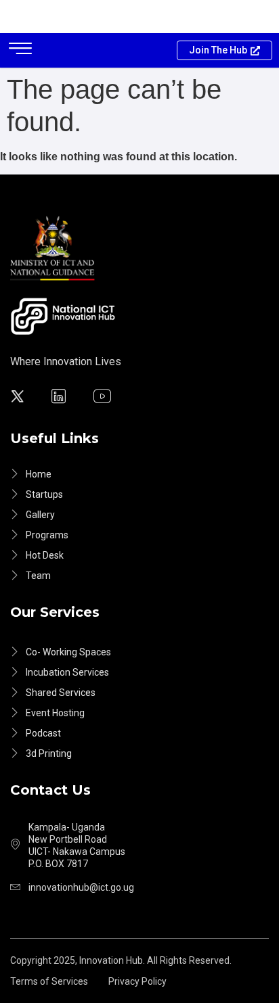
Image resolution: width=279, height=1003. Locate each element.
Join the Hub (218, 50)
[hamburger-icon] (20, 50)
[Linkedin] (60, 398)
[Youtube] (104, 398)
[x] (19, 398)
